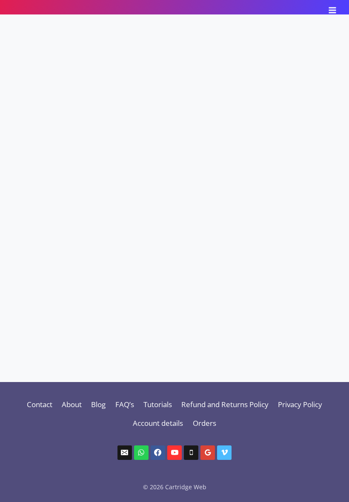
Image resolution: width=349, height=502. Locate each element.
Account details (158, 423)
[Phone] (191, 452)
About (72, 404)
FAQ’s (124, 404)
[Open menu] (332, 7)
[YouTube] (174, 452)
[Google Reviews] (207, 452)
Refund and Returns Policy (225, 404)
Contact (39, 404)
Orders (204, 423)
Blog (98, 404)
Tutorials (157, 404)
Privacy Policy (300, 404)
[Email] (124, 452)
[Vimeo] (224, 452)
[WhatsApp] (141, 452)
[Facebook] (158, 452)
